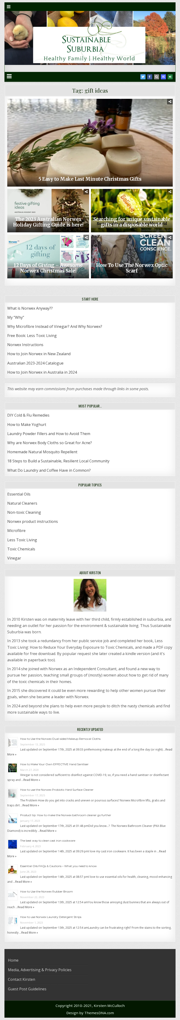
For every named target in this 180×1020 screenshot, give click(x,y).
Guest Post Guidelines (27, 989)
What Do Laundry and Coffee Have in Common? (49, 470)
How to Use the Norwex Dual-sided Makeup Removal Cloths (60, 738)
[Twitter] (143, 77)
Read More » (31, 780)
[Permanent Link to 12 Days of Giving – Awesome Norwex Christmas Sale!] (48, 256)
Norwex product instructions (32, 521)
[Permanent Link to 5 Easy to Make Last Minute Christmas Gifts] (90, 143)
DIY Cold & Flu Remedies (28, 415)
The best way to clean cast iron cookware (47, 840)
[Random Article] (163, 77)
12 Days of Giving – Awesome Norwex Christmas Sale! (48, 268)
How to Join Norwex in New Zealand (39, 353)
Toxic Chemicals (21, 549)
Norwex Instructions (25, 344)
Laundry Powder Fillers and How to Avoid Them (48, 433)
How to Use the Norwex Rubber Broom (46, 891)
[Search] (156, 77)
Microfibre (16, 530)
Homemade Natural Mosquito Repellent (42, 451)
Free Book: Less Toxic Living (32, 335)
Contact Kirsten (21, 979)
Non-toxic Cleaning (24, 512)
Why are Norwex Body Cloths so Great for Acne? (49, 442)
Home (13, 960)
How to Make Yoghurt (26, 424)
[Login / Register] (170, 77)
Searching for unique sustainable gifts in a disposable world (131, 222)
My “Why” (15, 317)
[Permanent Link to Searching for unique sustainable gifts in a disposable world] (132, 210)
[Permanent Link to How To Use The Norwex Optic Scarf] (132, 256)
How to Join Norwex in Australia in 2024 (42, 372)
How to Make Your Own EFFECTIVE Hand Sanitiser (54, 764)
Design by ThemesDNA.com (90, 1012)
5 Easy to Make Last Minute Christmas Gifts (90, 179)
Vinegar (14, 558)
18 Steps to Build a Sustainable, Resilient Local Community (58, 461)
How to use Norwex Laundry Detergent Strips (50, 917)
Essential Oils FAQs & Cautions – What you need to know (58, 866)
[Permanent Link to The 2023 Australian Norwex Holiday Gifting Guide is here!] (48, 210)
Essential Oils (18, 494)
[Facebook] (150, 77)
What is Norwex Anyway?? (30, 308)
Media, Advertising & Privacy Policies (39, 969)
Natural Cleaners (22, 503)
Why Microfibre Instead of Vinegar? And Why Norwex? (54, 326)
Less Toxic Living (22, 539)
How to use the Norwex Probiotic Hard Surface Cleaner (57, 789)
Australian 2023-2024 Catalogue (35, 363)
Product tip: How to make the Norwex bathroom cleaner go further (65, 815)
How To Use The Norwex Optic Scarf (132, 268)
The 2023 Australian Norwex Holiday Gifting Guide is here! (48, 222)
